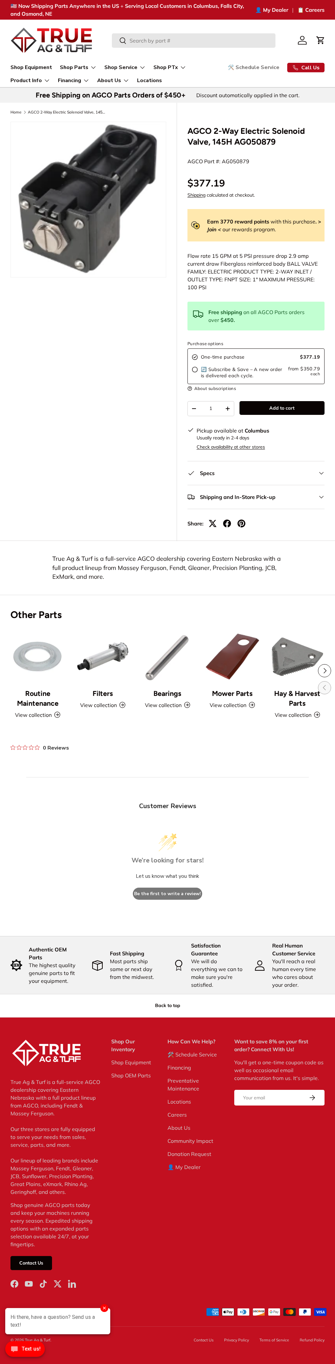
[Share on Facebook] (227, 523)
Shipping (196, 195)
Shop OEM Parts (131, 1075)
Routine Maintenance (38, 698)
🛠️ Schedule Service (253, 67)
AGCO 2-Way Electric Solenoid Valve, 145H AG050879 (67, 112)
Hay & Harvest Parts (297, 698)
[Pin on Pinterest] (241, 523)
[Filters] (102, 656)
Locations (149, 80)
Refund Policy (312, 1339)
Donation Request (189, 1154)
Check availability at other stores (231, 447)
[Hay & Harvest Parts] (297, 656)
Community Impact (190, 1141)
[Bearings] (167, 656)
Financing (179, 1067)
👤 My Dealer (271, 10)
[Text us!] (25, 1350)
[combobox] (193, 40)
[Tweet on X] (212, 523)
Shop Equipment (31, 67)
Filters (103, 693)
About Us (179, 1128)
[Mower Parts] (232, 656)
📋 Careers (311, 10)
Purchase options (205, 343)
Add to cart (281, 408)
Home (16, 112)
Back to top (167, 1005)
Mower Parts (232, 693)
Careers (177, 1114)
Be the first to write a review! (167, 894)
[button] (320, 40)
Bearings (167, 693)
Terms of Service (274, 1339)
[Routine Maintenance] (37, 656)
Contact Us (31, 1263)
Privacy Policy (236, 1339)
